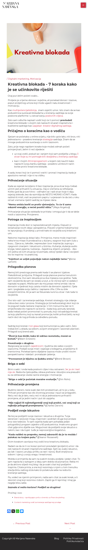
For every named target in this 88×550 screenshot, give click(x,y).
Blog (56, 538)
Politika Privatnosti (73, 538)
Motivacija (35, 79)
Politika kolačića (75, 541)
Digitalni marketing (18, 79)
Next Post (69, 524)
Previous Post (21, 523)
